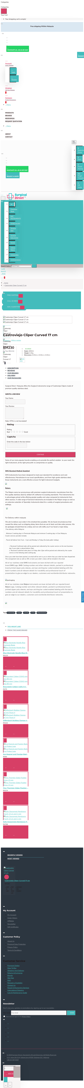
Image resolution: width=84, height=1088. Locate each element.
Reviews (11, 371)
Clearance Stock (14, 210)
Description (12, 368)
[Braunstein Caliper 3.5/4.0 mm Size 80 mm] (16, 680)
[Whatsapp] (7, 44)
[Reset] (4, 11)
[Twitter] (7, 39)
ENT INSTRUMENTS (16, 217)
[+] (16, 1072)
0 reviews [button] (6, 340)
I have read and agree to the (17, 1017)
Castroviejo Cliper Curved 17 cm (15, 285)
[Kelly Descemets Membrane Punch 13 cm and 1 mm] (16, 815)
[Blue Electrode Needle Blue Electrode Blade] (16, 646)
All (11, 204)
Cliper (19, 613)
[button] (79, 158)
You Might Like (14, 627)
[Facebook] (7, 37)
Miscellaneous (41, 613)
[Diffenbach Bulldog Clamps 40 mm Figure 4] (16, 714)
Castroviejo (11, 613)
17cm (33, 613)
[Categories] (3, 194)
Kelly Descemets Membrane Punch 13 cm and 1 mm (15, 822)
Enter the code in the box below (18, 442)
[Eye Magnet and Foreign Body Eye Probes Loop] (16, 748)
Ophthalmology (16, 260)
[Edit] (2, 23)
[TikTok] (9, 1041)
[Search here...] (3, 198)
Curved (26, 613)
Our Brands (12, 373)
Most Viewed (13, 859)
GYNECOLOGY (15, 224)
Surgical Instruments (14, 237)
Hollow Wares (13, 249)
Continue (40, 454)
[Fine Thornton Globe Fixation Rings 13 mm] (16, 781)
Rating (9, 429)
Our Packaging (14, 378)
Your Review (9, 406)
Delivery (11, 375)
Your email (7, 1013)
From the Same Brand (17, 630)
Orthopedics (14, 255)
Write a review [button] (16, 340)
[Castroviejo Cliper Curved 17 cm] (9, 870)
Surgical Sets (13, 229)
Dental (13, 243)
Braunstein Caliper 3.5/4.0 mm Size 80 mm (15, 687)
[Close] (3, 30)
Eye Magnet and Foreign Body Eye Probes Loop (15, 754)
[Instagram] (7, 42)
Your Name (9, 398)
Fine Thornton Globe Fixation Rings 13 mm (15, 788)
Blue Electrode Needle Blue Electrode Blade (15, 653)
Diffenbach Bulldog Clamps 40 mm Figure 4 (15, 720)
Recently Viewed (15, 855)
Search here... (6, 266)
